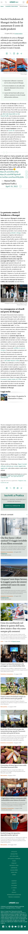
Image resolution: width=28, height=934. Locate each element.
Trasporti (20, 480)
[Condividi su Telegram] (21, 53)
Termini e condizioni (14, 897)
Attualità (14, 851)
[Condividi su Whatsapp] (18, 53)
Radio (14, 861)
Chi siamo (14, 885)
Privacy (14, 892)
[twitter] (6, 926)
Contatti (14, 883)
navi (7, 482)
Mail (14, 890)
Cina (25, 480)
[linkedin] (22, 926)
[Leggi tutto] (26, 514)
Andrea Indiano (18, 33)
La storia (14, 888)
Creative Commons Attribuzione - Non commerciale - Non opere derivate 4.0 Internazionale (13, 476)
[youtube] (15, 926)
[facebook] (3, 926)
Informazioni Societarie (14, 894)
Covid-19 (11, 131)
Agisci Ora (14, 872)
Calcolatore (14, 870)
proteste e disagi (15, 233)
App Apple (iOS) (14, 856)
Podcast (14, 863)
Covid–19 (3, 482)
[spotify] (12, 926)
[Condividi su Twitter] (10, 53)
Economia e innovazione (7, 552)
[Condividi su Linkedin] (14, 53)
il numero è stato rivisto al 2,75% (11, 379)
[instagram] (18, 926)
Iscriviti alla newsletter (12, 506)
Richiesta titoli (14, 865)
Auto (2, 641)
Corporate (14, 868)
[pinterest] (9, 926)
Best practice (4, 706)
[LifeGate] (14, 2)
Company (14, 881)
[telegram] (25, 926)
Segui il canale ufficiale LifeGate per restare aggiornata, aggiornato (14, 466)
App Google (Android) (14, 858)
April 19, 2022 (11, 186)
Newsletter (14, 854)
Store (7, 2)
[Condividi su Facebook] (7, 53)
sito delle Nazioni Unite (12, 361)
